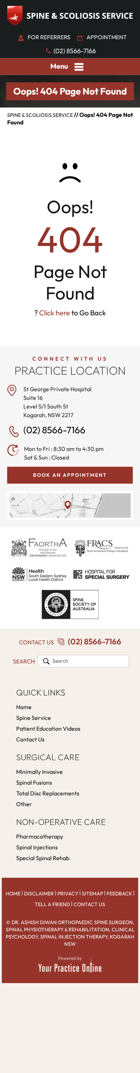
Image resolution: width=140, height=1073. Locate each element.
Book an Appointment (70, 475)
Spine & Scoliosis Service (40, 115)
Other (24, 804)
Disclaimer (39, 893)
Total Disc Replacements (47, 793)
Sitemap (92, 893)
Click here (54, 312)
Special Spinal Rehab (42, 858)
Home (24, 707)
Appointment (107, 37)
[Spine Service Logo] (70, 16)
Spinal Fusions (34, 782)
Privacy (67, 893)
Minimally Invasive (39, 771)
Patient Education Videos (48, 728)
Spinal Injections (37, 847)
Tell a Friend (52, 904)
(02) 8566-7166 (74, 51)
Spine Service (33, 717)
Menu (59, 65)
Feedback (119, 893)
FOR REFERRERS (49, 37)
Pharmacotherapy (39, 836)
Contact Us (30, 739)
